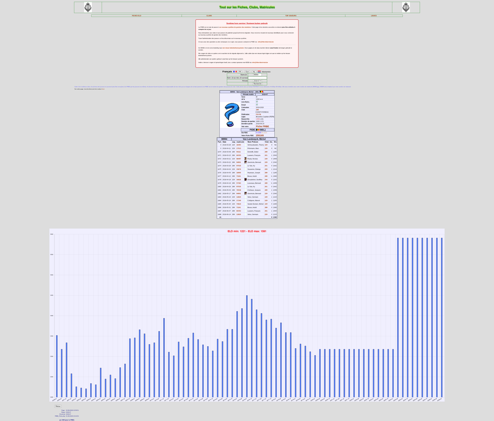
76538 (238, 190)
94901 (238, 162)
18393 (238, 145)
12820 (238, 197)
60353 (238, 155)
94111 (238, 152)
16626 (238, 180)
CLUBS (209, 16)
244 (265, 180)
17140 (238, 200)
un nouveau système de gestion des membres (235, 27)
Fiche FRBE (262, 126)
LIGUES (374, 16)
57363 (238, 183)
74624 (238, 204)
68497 (238, 159)
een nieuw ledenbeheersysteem (233, 48)
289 (257, 110)
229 (265, 145)
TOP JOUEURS (290, 16)
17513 (238, 148)
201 (265, 155)
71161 (238, 176)
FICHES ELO (136, 16)
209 (265, 169)
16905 (238, 173)
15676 (238, 169)
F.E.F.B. (258, 114)
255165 (260, 135)
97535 (238, 166)
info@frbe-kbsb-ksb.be (266, 42)
